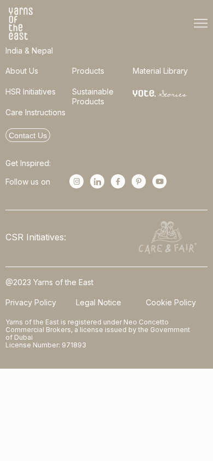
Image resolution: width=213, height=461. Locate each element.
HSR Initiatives (30, 91)
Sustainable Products (93, 96)
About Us (21, 70)
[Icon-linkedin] (97, 181)
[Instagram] (76, 181)
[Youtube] (159, 181)
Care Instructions (35, 112)
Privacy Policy (30, 302)
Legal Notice (98, 302)
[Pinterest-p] (139, 181)
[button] (201, 24)
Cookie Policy (171, 302)
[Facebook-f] (118, 181)
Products (88, 70)
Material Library (160, 70)
